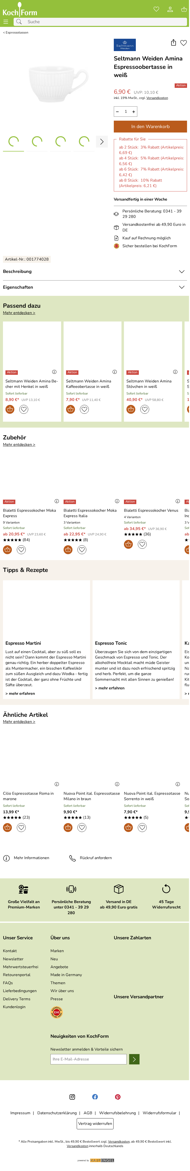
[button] (173, 43)
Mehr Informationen (31, 858)
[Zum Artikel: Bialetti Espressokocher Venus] (153, 478)
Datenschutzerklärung (57, 1113)
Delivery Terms (16, 999)
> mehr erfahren (20, 693)
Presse (56, 999)
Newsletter (13, 959)
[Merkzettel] (156, 9)
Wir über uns (62, 991)
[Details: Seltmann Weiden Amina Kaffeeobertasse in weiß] (73, 372)
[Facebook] (95, 1097)
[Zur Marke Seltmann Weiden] (125, 45)
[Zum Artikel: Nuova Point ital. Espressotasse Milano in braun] (93, 762)
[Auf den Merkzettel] (183, 43)
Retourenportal (16, 975)
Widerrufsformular (159, 1113)
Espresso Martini (23, 643)
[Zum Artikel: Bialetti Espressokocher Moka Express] (32, 478)
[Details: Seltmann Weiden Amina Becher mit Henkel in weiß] (12, 372)
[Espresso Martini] (46, 610)
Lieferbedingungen (20, 991)
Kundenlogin (14, 1007)
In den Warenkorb (150, 126)
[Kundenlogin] (170, 9)
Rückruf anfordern (96, 858)
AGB (88, 1113)
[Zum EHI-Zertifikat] (117, 246)
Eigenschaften (18, 287)
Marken (57, 951)
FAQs (8, 983)
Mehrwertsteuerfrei (20, 967)
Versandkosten (157, 98)
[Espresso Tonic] (136, 610)
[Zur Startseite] (20, 9)
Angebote (59, 967)
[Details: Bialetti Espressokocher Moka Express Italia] (70, 502)
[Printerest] (118, 1097)
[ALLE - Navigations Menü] (6, 21)
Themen (57, 983)
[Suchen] (20, 22)
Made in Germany (66, 975)
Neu (54, 959)
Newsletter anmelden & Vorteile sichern (86, 1049)
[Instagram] (72, 1097)
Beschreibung (17, 271)
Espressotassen (17, 33)
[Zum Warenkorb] (184, 9)
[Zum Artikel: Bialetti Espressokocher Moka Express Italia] (93, 478)
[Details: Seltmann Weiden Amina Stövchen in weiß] (133, 372)
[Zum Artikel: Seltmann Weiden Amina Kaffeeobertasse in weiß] (92, 349)
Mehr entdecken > (19, 313)
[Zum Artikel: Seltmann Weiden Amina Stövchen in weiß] (153, 349)
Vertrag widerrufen (95, 1123)
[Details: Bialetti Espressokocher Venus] (131, 502)
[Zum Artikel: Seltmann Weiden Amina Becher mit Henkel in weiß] (32, 349)
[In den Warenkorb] (9, 409)
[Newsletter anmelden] (134, 1059)
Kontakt (10, 951)
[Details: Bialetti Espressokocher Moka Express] (10, 502)
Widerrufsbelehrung (117, 1113)
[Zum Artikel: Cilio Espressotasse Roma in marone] (32, 762)
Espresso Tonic (111, 643)
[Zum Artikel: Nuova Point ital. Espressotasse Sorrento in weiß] (153, 762)
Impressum (20, 1113)
